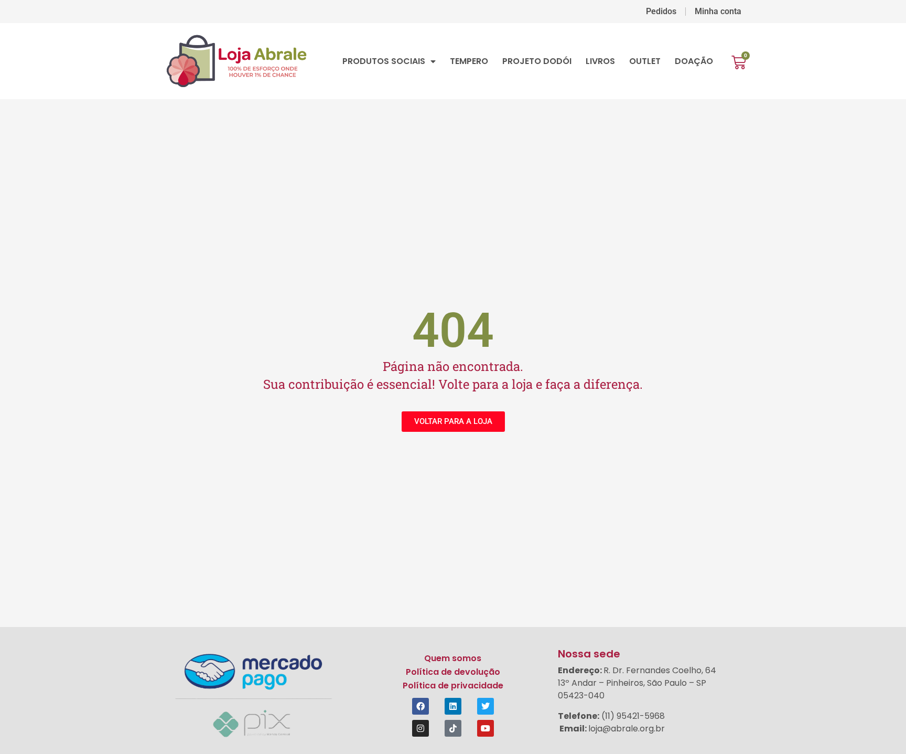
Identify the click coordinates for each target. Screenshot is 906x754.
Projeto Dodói (536, 61)
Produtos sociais (383, 61)
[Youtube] (485, 728)
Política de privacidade (453, 685)
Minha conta (718, 11)
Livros (600, 61)
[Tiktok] (453, 728)
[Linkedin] (453, 706)
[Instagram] (420, 728)
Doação (694, 61)
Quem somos (452, 658)
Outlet (645, 61)
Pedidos (661, 11)
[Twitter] (485, 706)
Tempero (469, 61)
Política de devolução (453, 672)
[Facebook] (420, 706)
